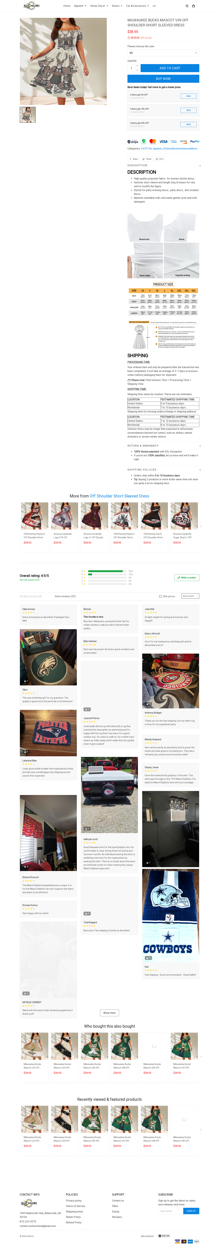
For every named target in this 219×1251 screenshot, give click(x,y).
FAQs (115, 1221)
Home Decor (97, 5)
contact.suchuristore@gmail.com (38, 1241)
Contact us (118, 1216)
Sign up (191, 1226)
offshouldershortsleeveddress (180, 148)
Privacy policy (74, 1216)
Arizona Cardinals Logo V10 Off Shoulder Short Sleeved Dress (63, 536)
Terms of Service (75, 1221)
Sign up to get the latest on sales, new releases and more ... (177, 1218)
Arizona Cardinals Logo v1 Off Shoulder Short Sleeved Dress (94, 536)
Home (66, 5)
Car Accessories (136, 5)
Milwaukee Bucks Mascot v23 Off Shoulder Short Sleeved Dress (32, 1098)
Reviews (117, 1232)
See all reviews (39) (29, 580)
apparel (157, 148)
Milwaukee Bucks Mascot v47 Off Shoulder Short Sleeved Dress (182, 1098)
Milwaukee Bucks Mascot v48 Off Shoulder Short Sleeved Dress (122, 1098)
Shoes (116, 5)
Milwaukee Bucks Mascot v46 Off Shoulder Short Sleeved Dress (152, 1098)
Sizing (115, 1227)
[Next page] (201, 527)
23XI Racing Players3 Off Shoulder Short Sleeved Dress (34, 536)
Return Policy (73, 1232)
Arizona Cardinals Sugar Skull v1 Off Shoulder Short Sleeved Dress (182, 536)
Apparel (79, 5)
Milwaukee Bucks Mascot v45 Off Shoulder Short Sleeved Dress (92, 1098)
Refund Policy (74, 1238)
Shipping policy (74, 1227)
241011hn (146, 148)
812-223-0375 (28, 1237)
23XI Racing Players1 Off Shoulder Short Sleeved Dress (124, 536)
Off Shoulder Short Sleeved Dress (119, 496)
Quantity (132, 60)
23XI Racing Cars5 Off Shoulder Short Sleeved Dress (153, 536)
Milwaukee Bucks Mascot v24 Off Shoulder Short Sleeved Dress (62, 1098)
